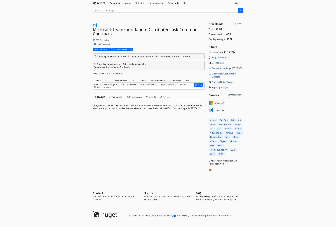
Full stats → (238, 23)
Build (235, 137)
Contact (98, 193)
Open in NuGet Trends (223, 82)
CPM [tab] (133, 80)
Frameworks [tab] (116, 97)
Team (213, 124)
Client (213, 141)
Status (148, 193)
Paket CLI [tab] (142, 80)
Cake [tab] (187, 80)
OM (212, 145)
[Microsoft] (211, 103)
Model (233, 141)
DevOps (224, 120)
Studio (238, 128)
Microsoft (219, 103)
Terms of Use (162, 215)
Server (237, 124)
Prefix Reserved (104, 44)
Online (229, 132)
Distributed (216, 137)
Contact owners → (235, 96)
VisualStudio (216, 132)
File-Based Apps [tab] (175, 80)
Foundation (225, 124)
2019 (221, 154)
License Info (218, 62)
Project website (219, 57)
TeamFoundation (218, 149)
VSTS (220, 145)
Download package (221, 68)
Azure (213, 120)
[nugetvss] (211, 110)
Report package (220, 87)
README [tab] (101, 97)
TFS (212, 128)
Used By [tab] (152, 97)
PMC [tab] (107, 80)
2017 (212, 154)
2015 (233, 149)
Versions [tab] (166, 97)
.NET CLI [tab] (97, 80)
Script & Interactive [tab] (157, 80)
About (151, 215)
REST (239, 132)
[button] (198, 85)
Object (223, 141)
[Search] (240, 10)
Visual (228, 128)
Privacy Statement (208, 215)
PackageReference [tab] (119, 80)
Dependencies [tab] (135, 97)
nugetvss (219, 110)
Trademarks (225, 215)
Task (227, 137)
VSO (219, 128)
